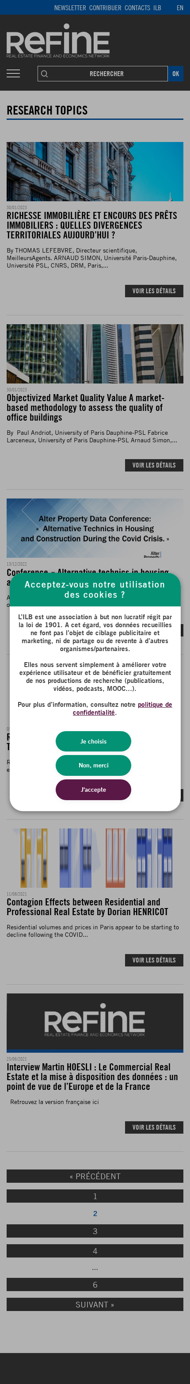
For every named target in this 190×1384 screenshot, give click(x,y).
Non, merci (94, 765)
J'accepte (93, 790)
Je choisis (93, 741)
